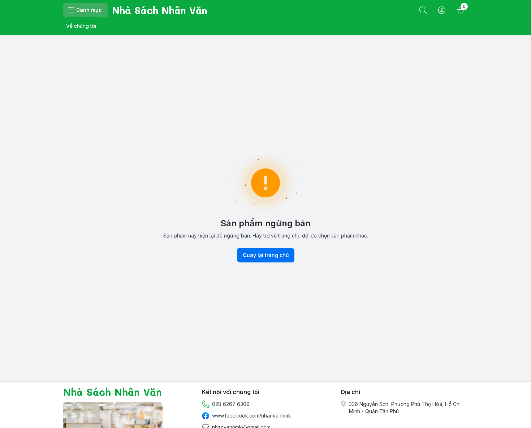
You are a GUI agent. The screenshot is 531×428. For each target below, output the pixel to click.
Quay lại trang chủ (266, 255)
